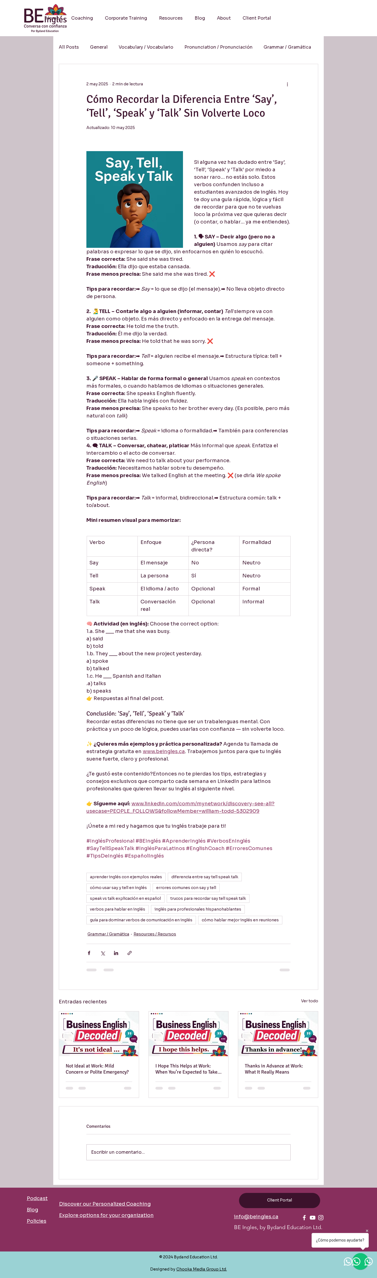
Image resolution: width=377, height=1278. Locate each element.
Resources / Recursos (155, 934)
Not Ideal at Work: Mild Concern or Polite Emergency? (97, 1069)
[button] (171, 18)
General (99, 47)
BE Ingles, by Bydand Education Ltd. (278, 1227)
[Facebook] (304, 1217)
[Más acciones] (287, 84)
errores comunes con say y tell (186, 887)
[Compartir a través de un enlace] (129, 953)
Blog (32, 1210)
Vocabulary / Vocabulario (146, 47)
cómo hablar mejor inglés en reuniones (240, 919)
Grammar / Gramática (287, 47)
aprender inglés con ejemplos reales (126, 876)
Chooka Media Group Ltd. (201, 1269)
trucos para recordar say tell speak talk (208, 898)
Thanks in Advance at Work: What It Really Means (274, 1069)
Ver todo (309, 1000)
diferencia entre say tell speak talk (204, 876)
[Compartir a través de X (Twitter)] (102, 953)
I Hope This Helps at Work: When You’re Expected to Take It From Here (188, 1069)
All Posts (69, 47)
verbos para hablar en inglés (117, 909)
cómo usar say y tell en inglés (118, 887)
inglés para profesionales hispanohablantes (198, 909)
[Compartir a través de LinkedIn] (116, 953)
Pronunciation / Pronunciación (218, 47)
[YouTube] (312, 1217)
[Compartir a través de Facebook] (89, 953)
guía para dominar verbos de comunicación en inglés (141, 919)
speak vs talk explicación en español (125, 898)
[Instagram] (320, 1217)
